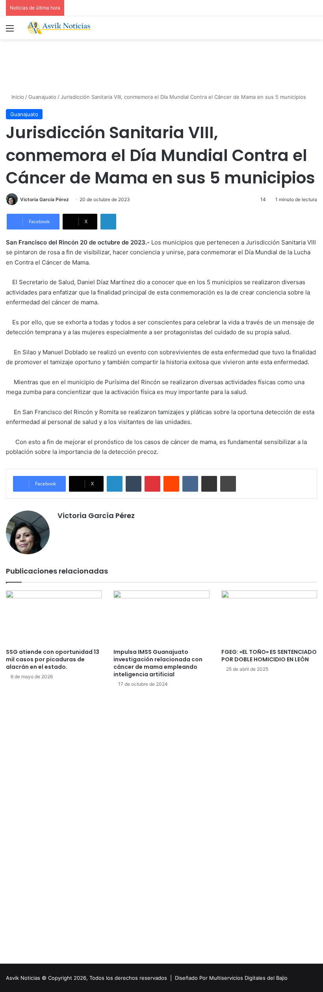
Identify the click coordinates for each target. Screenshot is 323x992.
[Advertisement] (161, 65)
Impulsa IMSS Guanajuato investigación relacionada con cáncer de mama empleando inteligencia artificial (157, 663)
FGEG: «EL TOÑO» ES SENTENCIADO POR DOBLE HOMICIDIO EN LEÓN (269, 655)
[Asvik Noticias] (63, 28)
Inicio (17, 97)
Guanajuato (42, 97)
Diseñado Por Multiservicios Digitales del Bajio (231, 978)
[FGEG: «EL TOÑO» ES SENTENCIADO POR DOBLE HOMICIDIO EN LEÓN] (269, 617)
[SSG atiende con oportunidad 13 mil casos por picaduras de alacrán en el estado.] (54, 617)
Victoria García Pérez (44, 199)
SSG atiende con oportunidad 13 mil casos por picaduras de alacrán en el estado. (52, 659)
